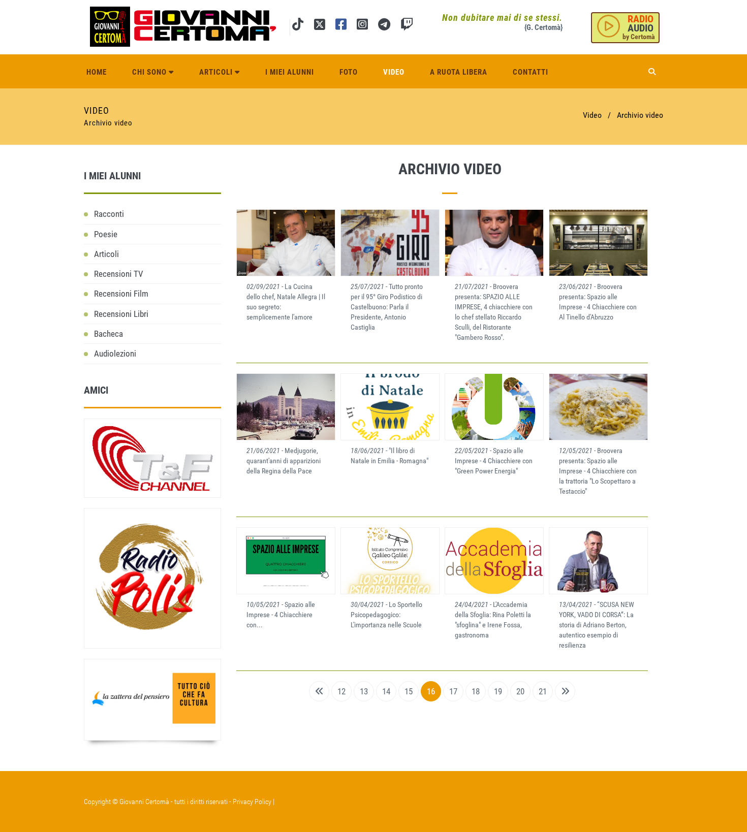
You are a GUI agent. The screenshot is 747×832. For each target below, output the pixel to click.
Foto (348, 72)
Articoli (217, 72)
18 (476, 691)
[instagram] (362, 26)
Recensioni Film (121, 294)
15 (408, 691)
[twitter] (319, 26)
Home (96, 72)
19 (498, 691)
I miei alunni (289, 72)
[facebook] (341, 26)
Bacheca (108, 334)
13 (364, 691)
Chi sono (150, 72)
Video (393, 72)
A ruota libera (458, 72)
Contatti (530, 72)
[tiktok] (297, 26)
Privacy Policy (252, 801)
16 (431, 691)
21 (543, 691)
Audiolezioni (115, 353)
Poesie (105, 234)
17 (453, 691)
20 (520, 691)
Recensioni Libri (121, 314)
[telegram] (384, 26)
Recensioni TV (118, 274)
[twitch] (406, 26)
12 (341, 691)
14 (386, 691)
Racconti (109, 214)
